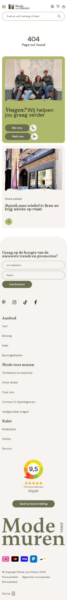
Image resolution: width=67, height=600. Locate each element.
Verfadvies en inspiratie (17, 373)
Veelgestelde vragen (15, 412)
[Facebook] (35, 302)
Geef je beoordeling (33, 504)
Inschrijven (17, 284)
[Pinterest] (3, 302)
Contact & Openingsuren (18, 402)
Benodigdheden (12, 355)
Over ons (8, 392)
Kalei (5, 345)
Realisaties (9, 429)
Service (7, 448)
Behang (7, 336)
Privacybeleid (10, 577)
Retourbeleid (9, 582)
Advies (6, 439)
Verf (5, 326)
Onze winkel (10, 382)
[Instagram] (14, 302)
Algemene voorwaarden (36, 577)
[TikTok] (25, 302)
